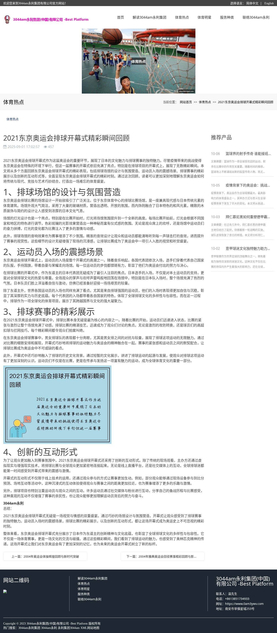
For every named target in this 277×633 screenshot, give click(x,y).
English (269, 3)
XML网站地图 (90, 628)
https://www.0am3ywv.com (244, 604)
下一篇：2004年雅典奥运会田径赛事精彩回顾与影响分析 (163, 556)
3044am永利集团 (29, 628)
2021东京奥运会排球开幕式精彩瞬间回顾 (245, 102)
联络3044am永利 (89, 599)
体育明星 (84, 589)
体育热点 (205, 102)
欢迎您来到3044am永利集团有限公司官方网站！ (35, 3)
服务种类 (84, 594)
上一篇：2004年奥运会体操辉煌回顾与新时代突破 (45, 556)
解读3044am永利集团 (92, 578)
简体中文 (252, 3)
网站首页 (186, 102)
